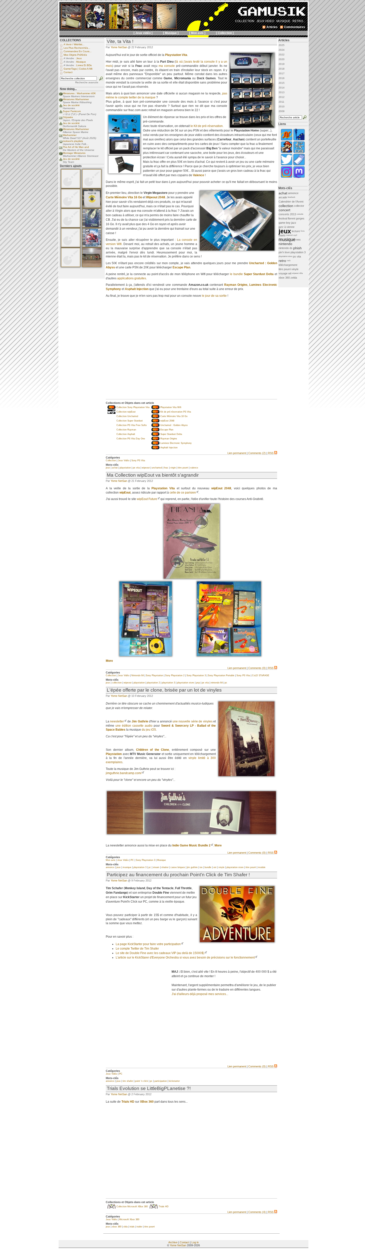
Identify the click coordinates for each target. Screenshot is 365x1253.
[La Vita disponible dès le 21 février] (252, 126)
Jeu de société (71, 105)
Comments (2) (257, 453)
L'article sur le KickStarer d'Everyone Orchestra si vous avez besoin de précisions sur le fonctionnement (185, 957)
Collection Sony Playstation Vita (132, 407)
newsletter (117, 721)
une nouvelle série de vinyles (193, 721)
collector (299, 205)
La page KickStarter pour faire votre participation (148, 944)
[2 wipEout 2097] (229, 655)
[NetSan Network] (286, 140)
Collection (111, 460)
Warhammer (69, 135)
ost (215, 867)
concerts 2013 (287, 214)
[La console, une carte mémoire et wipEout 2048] (237, 249)
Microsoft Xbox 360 (129, 1219)
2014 (282, 87)
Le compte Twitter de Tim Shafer (137, 948)
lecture (296, 231)
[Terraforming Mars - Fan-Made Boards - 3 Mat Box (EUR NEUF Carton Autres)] (70, 187)
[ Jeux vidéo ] (143, 33)
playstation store (185, 682)
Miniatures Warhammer (76, 99)
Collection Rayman (126, 429)
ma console (167, 66)
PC (132, 860)
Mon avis (110, 860)
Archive (173, 1242)
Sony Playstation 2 (174, 675)
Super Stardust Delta (171, 434)
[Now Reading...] (61, 119)
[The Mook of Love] (286, 152)
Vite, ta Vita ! (120, 41)
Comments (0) (257, 668)
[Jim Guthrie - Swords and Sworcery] (246, 775)
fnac (166, 467)
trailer (139, 1226)
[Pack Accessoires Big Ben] (124, 154)
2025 (282, 45)
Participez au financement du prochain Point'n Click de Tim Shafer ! (178, 874)
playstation (125, 467)
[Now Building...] (61, 95)
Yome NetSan (119, 47)
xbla (125, 1226)
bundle (208, 867)
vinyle (221, 867)
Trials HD (164, 1206)
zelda (294, 277)
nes (298, 239)
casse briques (178, 867)
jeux (108, 467)
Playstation (114, 754)
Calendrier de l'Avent (291, 201)
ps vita (136, 467)
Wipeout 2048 (155, 197)
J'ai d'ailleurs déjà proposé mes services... (200, 994)
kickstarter (174, 1081)
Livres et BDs (84, 65)
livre (302, 231)
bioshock (291, 197)
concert (284, 210)
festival (283, 218)
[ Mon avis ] (197, 33)
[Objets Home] (124, 132)
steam (156, 867)
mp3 (295, 235)
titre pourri (183, 467)
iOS (153, 729)
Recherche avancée (86, 82)
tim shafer (128, 1081)
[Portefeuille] (124, 172)
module (261, 867)
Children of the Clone (152, 750)
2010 (282, 106)
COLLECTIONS (70, 40)
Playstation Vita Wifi (170, 407)
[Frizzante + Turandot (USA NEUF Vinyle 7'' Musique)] (91, 207)
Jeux (79, 58)
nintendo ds (285, 248)
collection (117, 682)
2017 (282, 73)
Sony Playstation (154, 675)
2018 (282, 68)
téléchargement (288, 264)
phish (297, 248)
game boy (285, 222)
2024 (282, 49)
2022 (282, 54)
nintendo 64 (217, 682)
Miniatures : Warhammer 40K (79, 93)
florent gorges (296, 218)
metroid (289, 235)
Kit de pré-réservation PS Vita (175, 412)
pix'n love (284, 252)
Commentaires (294, 27)
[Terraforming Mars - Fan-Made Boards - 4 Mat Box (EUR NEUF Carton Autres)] (70, 207)
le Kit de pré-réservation (206, 126)
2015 (282, 83)
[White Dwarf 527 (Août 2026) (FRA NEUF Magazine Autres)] (91, 246)
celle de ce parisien (183, 492)
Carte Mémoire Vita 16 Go (124, 197)
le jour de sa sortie (214, 295)
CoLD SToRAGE (260, 675)
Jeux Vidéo (123, 460)
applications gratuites (131, 278)
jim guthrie (192, 867)
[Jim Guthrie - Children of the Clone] (191, 833)
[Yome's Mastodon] (299, 177)
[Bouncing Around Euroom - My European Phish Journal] (299, 140)
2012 (282, 97)
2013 (282, 92)
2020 (282, 59)
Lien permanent (236, 453)
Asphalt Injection (169, 447)
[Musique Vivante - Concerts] (299, 165)
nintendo (285, 244)
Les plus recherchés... (77, 47)
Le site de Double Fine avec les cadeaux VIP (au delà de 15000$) (160, 953)
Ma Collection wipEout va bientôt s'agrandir (153, 475)
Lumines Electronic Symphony (176, 443)
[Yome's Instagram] (286, 177)
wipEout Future (147, 499)
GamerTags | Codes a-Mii (78, 68)
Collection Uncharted (127, 416)
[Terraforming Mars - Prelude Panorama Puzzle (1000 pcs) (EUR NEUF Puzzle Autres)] (70, 226)
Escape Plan (166, 429)
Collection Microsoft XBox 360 (132, 1206)
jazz (293, 222)
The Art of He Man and (76, 147)
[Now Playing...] (61, 107)
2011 (281, 101)
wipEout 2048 (167, 420)
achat (115, 467)
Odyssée (68, 117)
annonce (110, 867)
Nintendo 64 (137, 675)
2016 (282, 78)
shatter (165, 867)
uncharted (157, 467)
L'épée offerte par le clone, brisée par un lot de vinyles (164, 690)
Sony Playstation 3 (196, 675)
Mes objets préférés (75, 54)
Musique (161, 860)
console (300, 214)
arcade (283, 197)
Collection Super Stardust (129, 420)
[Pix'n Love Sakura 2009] (299, 152)
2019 (282, 64)
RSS (270, 453)
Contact (184, 1242)
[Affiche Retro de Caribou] (191, 577)
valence (194, 467)
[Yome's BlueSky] (286, 165)
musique (127, 867)
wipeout (146, 467)
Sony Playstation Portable (221, 675)
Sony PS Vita (138, 460)
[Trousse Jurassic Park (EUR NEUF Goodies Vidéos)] (91, 265)
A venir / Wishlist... (74, 44)
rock (289, 260)
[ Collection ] (225, 33)
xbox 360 (116, 1226)
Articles (284, 40)
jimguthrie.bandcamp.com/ (124, 773)
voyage (283, 273)
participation (160, 1081)
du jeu (146, 729)
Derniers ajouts (71, 166)
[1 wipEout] (145, 655)
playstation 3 (168, 682)
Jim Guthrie (140, 721)
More (109, 661)
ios (201, 867)
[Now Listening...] (61, 142)
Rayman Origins (168, 438)
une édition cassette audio (133, 725)
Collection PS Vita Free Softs (131, 425)
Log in (195, 1242)
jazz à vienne (286, 226)
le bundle (252, 274)
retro (282, 261)
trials (132, 1226)
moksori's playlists (73, 141)
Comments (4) (257, 1212)
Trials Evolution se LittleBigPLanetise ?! (149, 1088)
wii (289, 273)
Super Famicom (72, 111)
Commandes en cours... (78, 51)
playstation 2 (153, 682)
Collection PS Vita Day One (130, 438)
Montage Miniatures (74, 153)
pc (226, 682)
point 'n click (141, 1081)
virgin (173, 467)
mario (282, 235)
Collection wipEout (126, 412)
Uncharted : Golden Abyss (174, 425)
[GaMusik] (271, 13)
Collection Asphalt (125, 434)
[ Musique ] (171, 33)
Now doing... (68, 89)
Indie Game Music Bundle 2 (191, 845)
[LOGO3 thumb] (237, 941)
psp (198, 682)
